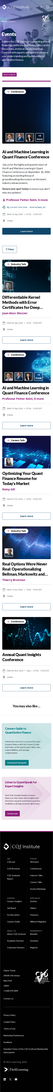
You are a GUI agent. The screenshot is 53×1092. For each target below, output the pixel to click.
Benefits (34, 934)
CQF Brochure (13, 868)
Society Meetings (38, 889)
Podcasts (34, 915)
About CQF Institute (16, 934)
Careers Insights (14, 901)
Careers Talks (36, 882)
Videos (33, 908)
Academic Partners (15, 941)
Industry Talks (36, 875)
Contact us (8, 998)
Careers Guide (13, 921)
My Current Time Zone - (26, 207)
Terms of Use (9, 1028)
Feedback (8, 1042)
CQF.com (11, 862)
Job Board (11, 908)
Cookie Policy (9, 1022)
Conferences (36, 868)
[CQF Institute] (15, 6)
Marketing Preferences (14, 1035)
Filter (11, 249)
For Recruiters (13, 915)
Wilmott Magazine (38, 921)
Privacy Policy (10, 1015)
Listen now (12, 813)
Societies (34, 941)
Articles (33, 901)
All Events (34, 862)
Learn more (26, 231)
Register (34, 947)
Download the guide (16, 762)
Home (4, 21)
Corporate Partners (15, 947)
